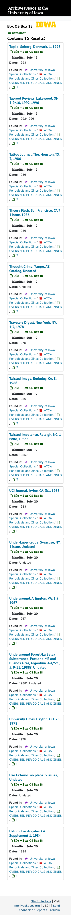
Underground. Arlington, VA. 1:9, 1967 (34, 600)
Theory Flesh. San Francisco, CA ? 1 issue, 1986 (34, 212)
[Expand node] (67, 18)
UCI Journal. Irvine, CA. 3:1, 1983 (34, 490)
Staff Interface (41, 901)
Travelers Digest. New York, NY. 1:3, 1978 (33, 324)
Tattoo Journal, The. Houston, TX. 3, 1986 (34, 156)
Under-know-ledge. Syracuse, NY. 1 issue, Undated (34, 544)
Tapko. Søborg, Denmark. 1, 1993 (34, 46)
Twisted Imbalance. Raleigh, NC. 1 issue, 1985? (35, 436)
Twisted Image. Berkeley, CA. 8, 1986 (32, 380)
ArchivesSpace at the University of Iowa (28, 10)
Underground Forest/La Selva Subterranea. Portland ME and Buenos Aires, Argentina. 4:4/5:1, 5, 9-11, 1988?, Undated (34, 661)
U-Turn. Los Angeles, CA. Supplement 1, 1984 (27, 833)
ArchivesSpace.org (27, 905)
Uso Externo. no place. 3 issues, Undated (33, 777)
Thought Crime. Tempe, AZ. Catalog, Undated (29, 268)
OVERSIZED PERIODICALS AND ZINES (35, 83)
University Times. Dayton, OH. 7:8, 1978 (35, 721)
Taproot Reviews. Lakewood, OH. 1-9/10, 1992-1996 (34, 100)
